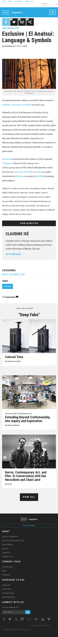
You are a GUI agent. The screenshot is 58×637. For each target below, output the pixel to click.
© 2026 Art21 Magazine (11, 629)
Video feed (6, 589)
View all (29, 497)
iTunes (19, 176)
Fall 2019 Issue (25, 308)
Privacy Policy (36, 625)
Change (7, 163)
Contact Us (6, 552)
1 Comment (9, 297)
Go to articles (13, 254)
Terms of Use (46, 625)
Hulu (39, 172)
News (4, 571)
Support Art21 (7, 556)
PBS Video (29, 172)
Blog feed (6, 585)
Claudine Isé (17, 233)
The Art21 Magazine (10, 536)
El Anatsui (7, 159)
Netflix (40, 176)
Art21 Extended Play (10, 28)
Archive (5, 548)
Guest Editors (7, 544)
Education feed (8, 593)
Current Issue (7, 567)
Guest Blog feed (8, 597)
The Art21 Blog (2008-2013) (13, 541)
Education (6, 575)
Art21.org (18, 172)
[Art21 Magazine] (12, 10)
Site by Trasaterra (25, 629)
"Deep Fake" (29, 314)
